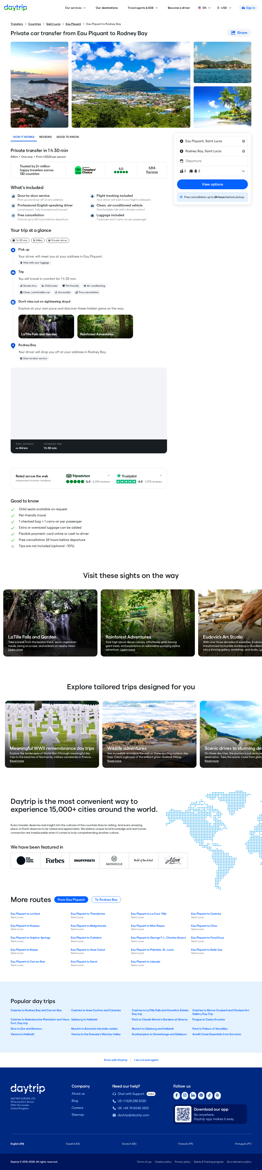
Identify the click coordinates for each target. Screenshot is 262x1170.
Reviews (45, 137)
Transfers (17, 24)
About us (78, 1093)
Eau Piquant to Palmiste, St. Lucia (152, 949)
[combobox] (212, 141)
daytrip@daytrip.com (133, 1115)
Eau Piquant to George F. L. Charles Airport (158, 937)
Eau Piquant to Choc (204, 925)
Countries (34, 24)
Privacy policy (183, 1161)
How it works (23, 137)
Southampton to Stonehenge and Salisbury (159, 1034)
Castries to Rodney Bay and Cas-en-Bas (36, 1010)
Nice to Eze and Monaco (26, 1028)
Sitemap (78, 1114)
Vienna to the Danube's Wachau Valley (96, 1034)
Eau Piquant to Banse (24, 949)
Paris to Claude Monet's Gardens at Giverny (160, 1019)
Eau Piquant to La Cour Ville (148, 913)
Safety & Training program (209, 1161)
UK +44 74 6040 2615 (133, 1108)
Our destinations (107, 7)
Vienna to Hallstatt (22, 1034)
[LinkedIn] (193, 1095)
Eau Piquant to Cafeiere (86, 937)
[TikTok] (209, 1095)
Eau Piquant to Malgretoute (88, 925)
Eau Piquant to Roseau (25, 925)
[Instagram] (185, 1095)
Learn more (15, 649)
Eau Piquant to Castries (206, 913)
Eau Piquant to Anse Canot (88, 949)
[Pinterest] (201, 1095)
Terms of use (144, 1161)
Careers (77, 1107)
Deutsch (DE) (129, 1143)
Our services (73, 7)
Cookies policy (163, 1161)
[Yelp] (217, 1095)
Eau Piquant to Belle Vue (206, 949)
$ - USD (222, 7)
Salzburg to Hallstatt (84, 1019)
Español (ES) (73, 1143)
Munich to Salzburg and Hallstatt (153, 1028)
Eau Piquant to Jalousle (145, 961)
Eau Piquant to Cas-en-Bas (28, 961)
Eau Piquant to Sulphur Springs (30, 937)
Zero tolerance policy (239, 1161)
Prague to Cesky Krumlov (208, 1019)
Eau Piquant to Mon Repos (148, 925)
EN (204, 7)
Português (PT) (243, 1143)
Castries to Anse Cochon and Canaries (96, 1010)
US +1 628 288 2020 (132, 1101)
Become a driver (179, 7)
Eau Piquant (73, 24)
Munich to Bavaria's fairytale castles (94, 1028)
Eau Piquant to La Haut (25, 913)
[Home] (15, 8)
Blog (75, 1100)
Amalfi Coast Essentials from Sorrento (216, 1034)
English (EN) (17, 1143)
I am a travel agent (146, 1060)
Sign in (250, 7)
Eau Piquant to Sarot (84, 961)
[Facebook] (176, 1095)
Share (242, 33)
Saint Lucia (53, 24)
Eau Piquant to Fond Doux (207, 937)
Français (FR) (185, 1143)
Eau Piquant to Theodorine (88, 913)
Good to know (67, 137)
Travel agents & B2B (141, 7)
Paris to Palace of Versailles (209, 1028)
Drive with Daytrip (115, 1060)
